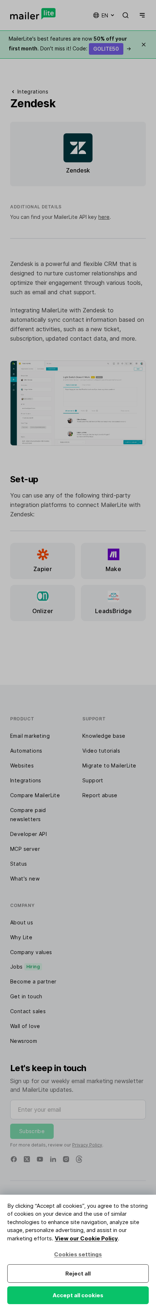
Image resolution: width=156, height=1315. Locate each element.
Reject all (78, 1273)
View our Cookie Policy (86, 1238)
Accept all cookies (78, 1295)
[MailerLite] (33, 14)
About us (21, 922)
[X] (26, 1159)
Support (92, 780)
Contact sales (28, 1011)
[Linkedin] (53, 1159)
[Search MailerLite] (125, 15)
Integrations (25, 780)
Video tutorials (101, 751)
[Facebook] (13, 1159)
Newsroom (23, 1041)
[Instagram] (66, 1159)
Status (18, 864)
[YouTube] (40, 1159)
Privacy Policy (87, 1145)
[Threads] (79, 1159)
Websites (22, 765)
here (104, 217)
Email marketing (30, 736)
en (105, 15)
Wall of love (25, 1026)
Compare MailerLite (35, 795)
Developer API (28, 834)
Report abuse (100, 795)
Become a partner (33, 981)
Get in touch (26, 996)
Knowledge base (104, 736)
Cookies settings (78, 1254)
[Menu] (141, 15)
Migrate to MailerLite (109, 765)
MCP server (25, 849)
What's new (25, 878)
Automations (26, 751)
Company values (31, 952)
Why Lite (21, 937)
